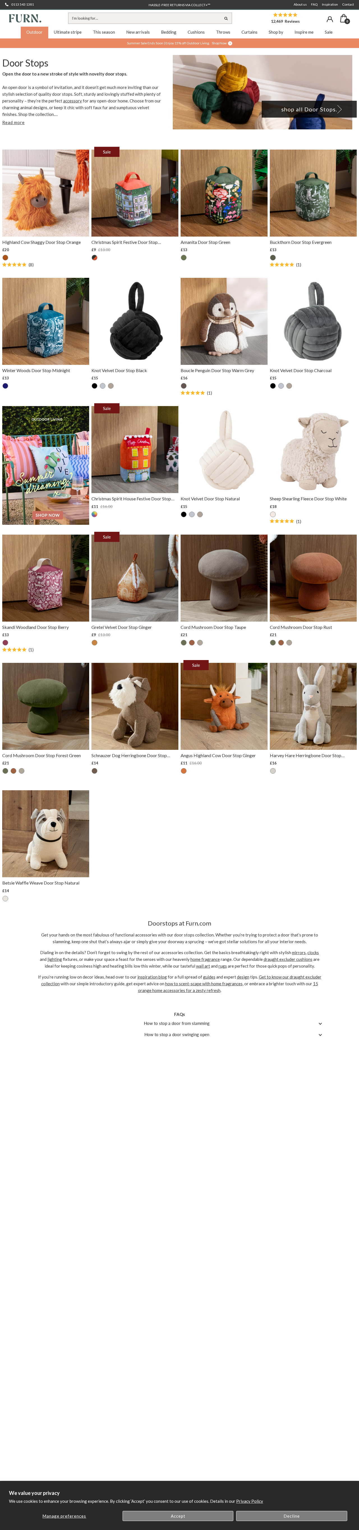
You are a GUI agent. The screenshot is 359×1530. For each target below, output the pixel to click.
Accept (178, 1515)
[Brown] (94, 771)
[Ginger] (94, 642)
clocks (313, 952)
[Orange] (5, 257)
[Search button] (226, 18)
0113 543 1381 (22, 4)
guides (209, 976)
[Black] (94, 386)
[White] (273, 514)
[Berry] (5, 642)
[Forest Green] (184, 642)
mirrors (299, 952)
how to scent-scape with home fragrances (204, 983)
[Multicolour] (94, 514)
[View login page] (330, 19)
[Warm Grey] (184, 386)
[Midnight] (5, 386)
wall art (203, 965)
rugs (222, 965)
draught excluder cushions (288, 959)
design (243, 976)
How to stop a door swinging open (176, 1034)
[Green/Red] (94, 257)
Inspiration (330, 4)
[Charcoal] (102, 386)
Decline (292, 1515)
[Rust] (192, 642)
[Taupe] (200, 642)
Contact (348, 4)
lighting (54, 959)
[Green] (184, 257)
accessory (72, 100)
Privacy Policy (249, 1501)
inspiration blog (152, 976)
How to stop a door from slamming (177, 1023)
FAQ (314, 4)
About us (300, 4)
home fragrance (205, 959)
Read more (13, 122)
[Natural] (111, 386)
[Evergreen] (273, 257)
